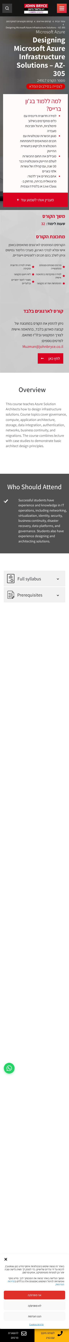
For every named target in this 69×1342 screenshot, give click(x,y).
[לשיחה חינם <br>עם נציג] (60, 1333)
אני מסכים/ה (34, 1295)
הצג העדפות (34, 1316)
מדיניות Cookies (36, 1324)
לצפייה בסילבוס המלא (45, 86)
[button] (6, 1259)
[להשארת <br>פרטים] (23, 1333)
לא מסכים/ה (34, 1305)
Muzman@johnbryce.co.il (42, 346)
